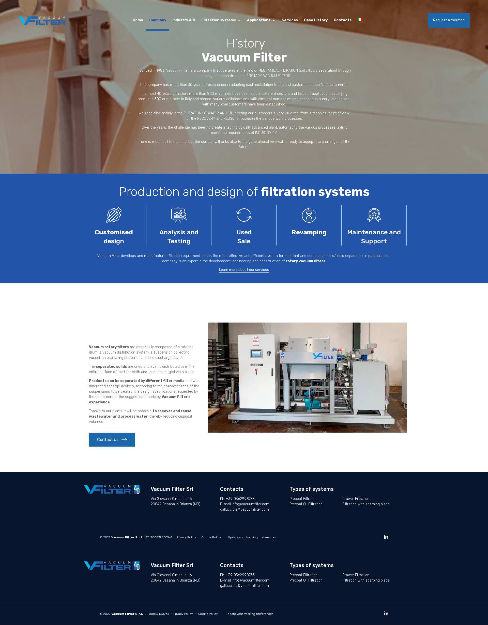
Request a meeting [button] (449, 20)
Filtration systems (218, 20)
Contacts (343, 20)
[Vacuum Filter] (43, 20)
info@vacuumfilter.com (250, 504)
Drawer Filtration (355, 499)
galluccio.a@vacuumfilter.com (244, 509)
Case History (316, 20)
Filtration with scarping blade (366, 504)
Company (157, 20)
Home (138, 20)
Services (290, 20)
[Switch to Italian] (361, 20)
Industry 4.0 (183, 20)
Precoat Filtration (303, 499)
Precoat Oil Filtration (306, 504)
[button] (244, 270)
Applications (258, 20)
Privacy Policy (186, 537)
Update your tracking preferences (252, 537)
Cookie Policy (211, 537)
